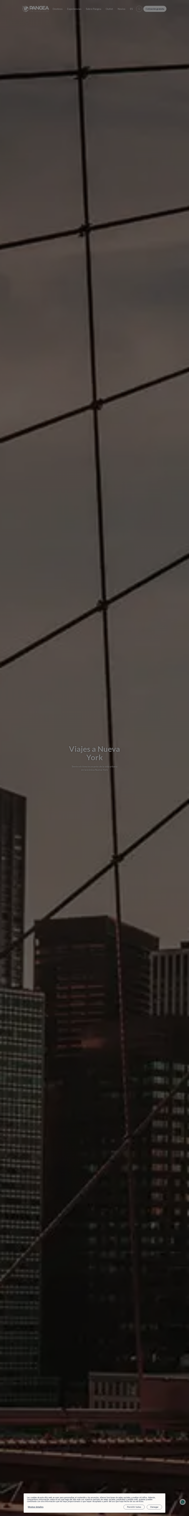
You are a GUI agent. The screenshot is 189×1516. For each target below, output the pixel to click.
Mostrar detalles (35, 1507)
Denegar (154, 1507)
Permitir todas (134, 1507)
